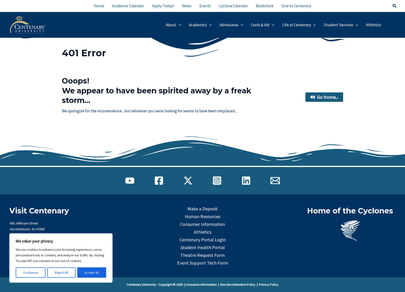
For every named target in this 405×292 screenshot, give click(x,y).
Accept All (92, 272)
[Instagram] (217, 180)
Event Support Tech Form (202, 263)
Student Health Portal (202, 247)
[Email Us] (275, 180)
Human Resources (202, 216)
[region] (60, 258)
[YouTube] (130, 180)
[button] (395, 6)
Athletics (202, 232)
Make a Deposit (203, 209)
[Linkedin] (246, 180)
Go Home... (327, 97)
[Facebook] (159, 180)
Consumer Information (202, 224)
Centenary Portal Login (203, 240)
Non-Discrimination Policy (237, 284)
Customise (30, 272)
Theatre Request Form (202, 255)
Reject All (61, 272)
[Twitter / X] (188, 180)
